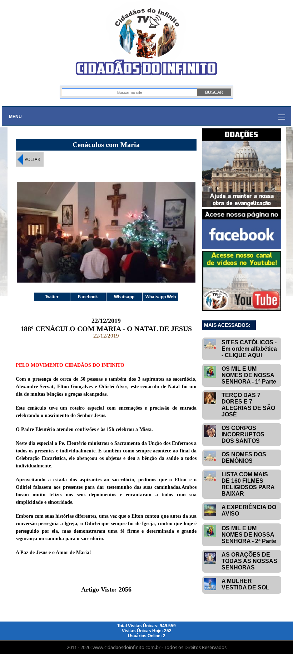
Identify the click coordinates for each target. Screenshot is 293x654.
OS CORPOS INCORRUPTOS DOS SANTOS (243, 434)
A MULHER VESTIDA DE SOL (245, 584)
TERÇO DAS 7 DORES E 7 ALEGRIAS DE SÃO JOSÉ (248, 404)
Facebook (88, 296)
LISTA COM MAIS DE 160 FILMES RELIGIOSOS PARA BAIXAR (248, 484)
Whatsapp (124, 296)
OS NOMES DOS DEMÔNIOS (244, 457)
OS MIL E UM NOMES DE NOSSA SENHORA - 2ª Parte (249, 534)
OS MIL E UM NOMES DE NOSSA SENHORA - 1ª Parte (249, 375)
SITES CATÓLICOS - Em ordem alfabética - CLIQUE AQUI (249, 348)
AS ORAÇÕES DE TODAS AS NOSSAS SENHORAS (249, 561)
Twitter (52, 296)
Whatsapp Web (160, 296)
